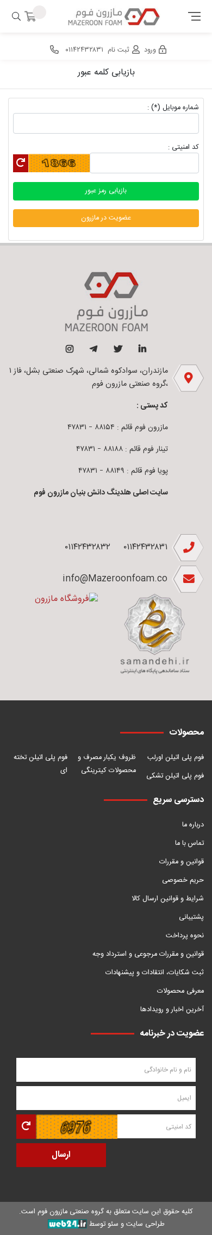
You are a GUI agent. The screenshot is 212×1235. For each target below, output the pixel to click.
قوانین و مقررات (181, 862)
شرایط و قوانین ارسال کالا (168, 899)
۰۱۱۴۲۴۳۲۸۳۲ (87, 547)
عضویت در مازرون (106, 218)
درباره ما (193, 825)
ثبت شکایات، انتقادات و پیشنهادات (154, 973)
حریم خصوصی (183, 880)
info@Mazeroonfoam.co (115, 579)
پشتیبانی (191, 917)
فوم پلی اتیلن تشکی (175, 776)
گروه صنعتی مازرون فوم (71, 1212)
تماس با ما (189, 843)
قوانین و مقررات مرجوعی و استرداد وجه (148, 954)
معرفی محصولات (180, 991)
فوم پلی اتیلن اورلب (175, 757)
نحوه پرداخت (185, 936)
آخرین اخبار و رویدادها (172, 1009)
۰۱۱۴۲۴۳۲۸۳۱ (145, 547)
